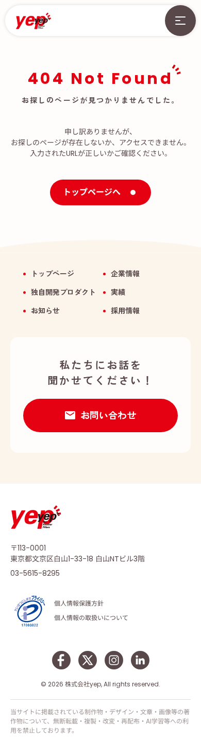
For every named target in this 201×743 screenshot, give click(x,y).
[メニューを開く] (180, 20)
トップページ (52, 274)
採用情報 (125, 311)
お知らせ (45, 311)
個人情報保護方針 (79, 603)
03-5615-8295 (35, 573)
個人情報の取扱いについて (91, 617)
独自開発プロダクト (63, 292)
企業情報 (125, 274)
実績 (118, 292)
